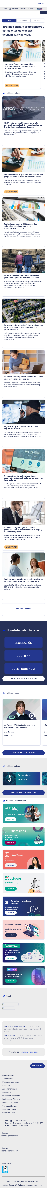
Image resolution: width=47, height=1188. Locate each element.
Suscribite (10, 842)
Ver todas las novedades (23, 679)
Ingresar (41, 3)
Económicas (23, 20)
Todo (9, 20)
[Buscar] (8, 3)
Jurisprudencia (23, 668)
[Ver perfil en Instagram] (22, 1139)
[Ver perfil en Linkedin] (13, 1139)
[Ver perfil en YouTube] (18, 1139)
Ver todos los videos (23, 753)
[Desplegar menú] (3, 3)
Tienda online (7, 1079)
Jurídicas (37, 20)
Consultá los (23, 1052)
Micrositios (6, 1092)
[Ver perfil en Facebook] (4, 1139)
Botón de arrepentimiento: (15, 1026)
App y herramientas (9, 1089)
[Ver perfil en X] (8, 1139)
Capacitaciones (8, 1075)
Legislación (23, 643)
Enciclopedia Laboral (10, 1103)
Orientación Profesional (11, 1096)
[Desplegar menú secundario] (34, 3)
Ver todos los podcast (23, 793)
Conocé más (11, 865)
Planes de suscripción (10, 1082)
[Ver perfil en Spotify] (32, 1139)
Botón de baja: (10, 1035)
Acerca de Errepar (9, 1109)
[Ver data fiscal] (23, 1169)
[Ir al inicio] (11, 1065)
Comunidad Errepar (9, 1106)
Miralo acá (10, 819)
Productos (6, 1085)
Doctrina (23, 655)
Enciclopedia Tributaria (11, 1099)
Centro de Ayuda (8, 1113)
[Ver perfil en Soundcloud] (27, 1139)
